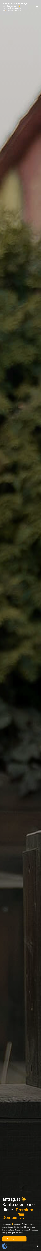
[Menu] (37, 6)
